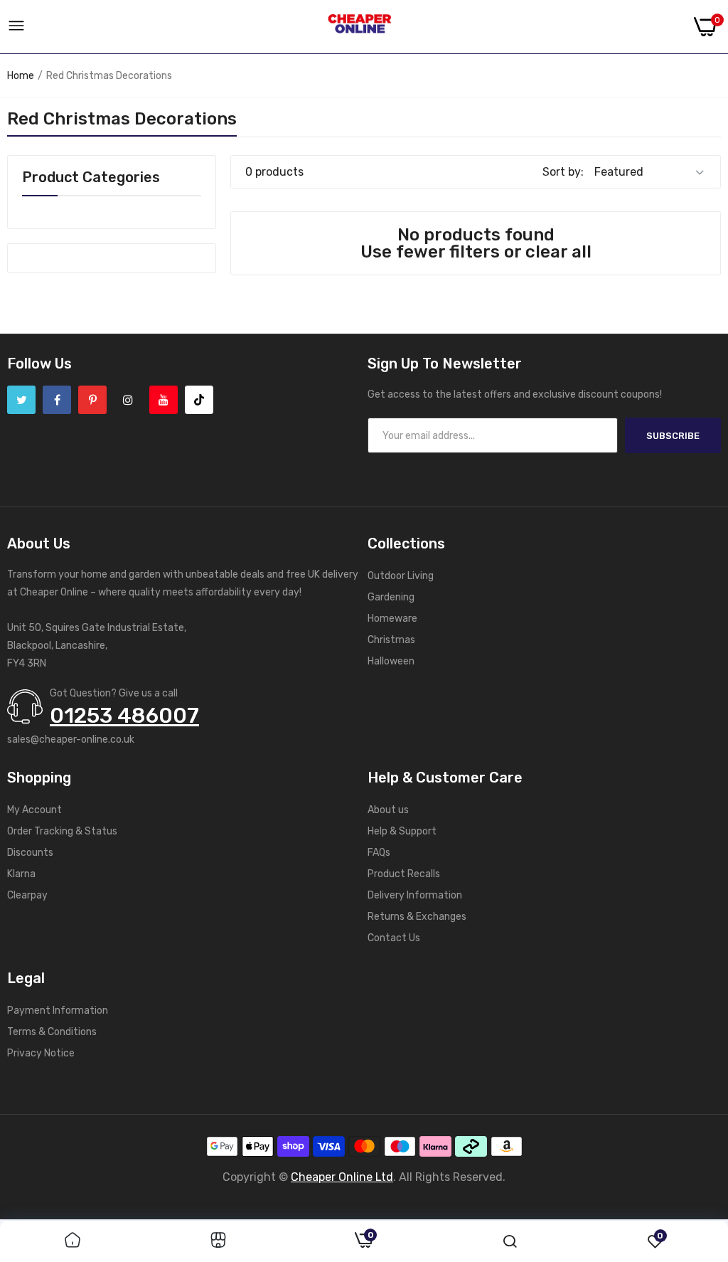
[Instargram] (128, 400)
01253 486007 (124, 715)
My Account (34, 810)
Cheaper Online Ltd (342, 1177)
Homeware (392, 619)
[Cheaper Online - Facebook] (57, 400)
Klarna (21, 874)
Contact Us (394, 938)
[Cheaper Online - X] (21, 400)
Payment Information (57, 1010)
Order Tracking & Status (62, 831)
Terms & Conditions (52, 1032)
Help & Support (402, 831)
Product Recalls (404, 874)
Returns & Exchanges (417, 917)
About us (388, 810)
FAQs (379, 853)
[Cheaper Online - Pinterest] (92, 400)
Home (20, 76)
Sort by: (563, 172)
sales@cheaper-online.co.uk (70, 739)
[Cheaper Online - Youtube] (163, 400)
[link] (72, 1241)
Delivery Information (415, 895)
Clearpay (27, 895)
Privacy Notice (41, 1053)
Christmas (391, 640)
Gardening (391, 597)
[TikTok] (199, 400)
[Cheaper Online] (360, 27)
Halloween (391, 661)
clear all (558, 251)
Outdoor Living (401, 576)
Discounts (30, 853)
